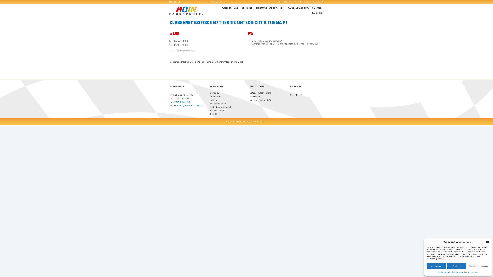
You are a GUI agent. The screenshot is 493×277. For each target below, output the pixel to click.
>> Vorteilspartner (215, 2)
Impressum (474, 272)
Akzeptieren (436, 266)
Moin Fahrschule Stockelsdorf (267, 41)
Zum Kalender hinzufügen (185, 51)
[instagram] (170, 2)
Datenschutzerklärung (460, 272)
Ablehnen (457, 266)
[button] (488, 242)
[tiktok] (175, 2)
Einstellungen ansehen (478, 266)
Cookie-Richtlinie (444, 272)
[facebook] (180, 2)
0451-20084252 (290, 2)
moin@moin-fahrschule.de (314, 2)
